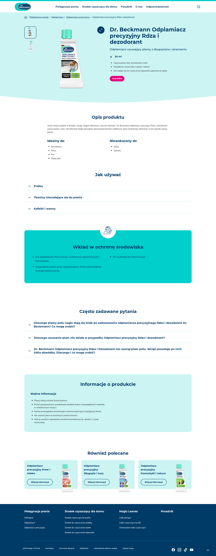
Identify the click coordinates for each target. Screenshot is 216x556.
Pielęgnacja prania (39, 17)
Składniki (84, 548)
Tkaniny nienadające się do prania (58, 197)
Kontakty (49, 548)
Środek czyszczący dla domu (84, 511)
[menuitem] (67, 7)
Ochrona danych (66, 548)
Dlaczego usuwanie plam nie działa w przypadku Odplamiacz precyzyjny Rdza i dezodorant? (99, 337)
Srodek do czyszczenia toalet (78, 528)
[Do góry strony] (208, 550)
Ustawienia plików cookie (105, 548)
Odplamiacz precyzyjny (78, 17)
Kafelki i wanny (45, 208)
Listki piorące (125, 518)
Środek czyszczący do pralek (77, 518)
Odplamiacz (57, 17)
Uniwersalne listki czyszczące (132, 528)
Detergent (28, 518)
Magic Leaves (128, 511)
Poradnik (167, 511)
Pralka (38, 186)
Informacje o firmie (31, 548)
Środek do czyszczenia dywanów (79, 532)
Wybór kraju (128, 548)
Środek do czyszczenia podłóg (78, 523)
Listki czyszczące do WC (130, 523)
